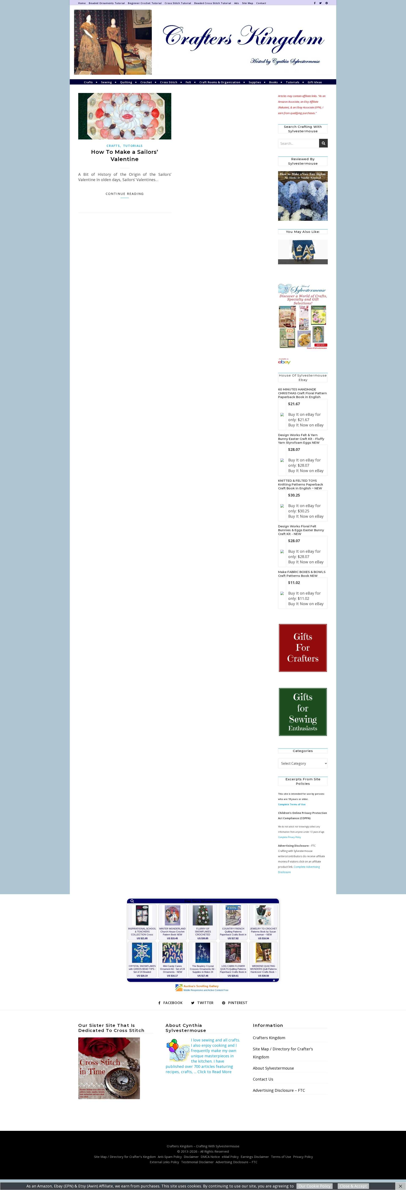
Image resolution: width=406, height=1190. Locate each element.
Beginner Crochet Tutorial (145, 3)
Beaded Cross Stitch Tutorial (212, 3)
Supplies (255, 82)
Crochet (146, 82)
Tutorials (292, 82)
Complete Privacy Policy (289, 837)
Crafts (88, 82)
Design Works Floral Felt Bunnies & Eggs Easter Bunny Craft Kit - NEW (301, 530)
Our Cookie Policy (315, 1186)
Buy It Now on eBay (306, 424)
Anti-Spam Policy (170, 1157)
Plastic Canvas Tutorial (292, 262)
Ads (236, 3)
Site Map (247, 3)
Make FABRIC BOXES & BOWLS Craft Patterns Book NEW (301, 574)
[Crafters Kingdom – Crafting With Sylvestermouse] (203, 42)
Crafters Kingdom (269, 1037)
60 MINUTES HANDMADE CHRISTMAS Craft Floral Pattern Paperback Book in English (302, 393)
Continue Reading (125, 193)
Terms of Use (281, 1157)
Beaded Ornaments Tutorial (107, 3)
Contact (261, 3)
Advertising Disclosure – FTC (279, 1090)
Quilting (126, 82)
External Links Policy (164, 1162)
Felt (188, 82)
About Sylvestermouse (273, 1068)
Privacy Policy (303, 1157)
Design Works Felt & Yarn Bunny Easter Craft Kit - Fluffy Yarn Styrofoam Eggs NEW (301, 439)
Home (82, 3)
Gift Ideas (315, 82)
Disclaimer (191, 1157)
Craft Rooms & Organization (219, 82)
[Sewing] (303, 712)
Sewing (106, 82)
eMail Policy (230, 1157)
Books (273, 82)
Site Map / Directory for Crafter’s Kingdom (283, 1052)
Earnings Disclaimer (255, 1157)
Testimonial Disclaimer (197, 1162)
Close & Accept (353, 1186)
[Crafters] (303, 648)
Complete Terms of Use (292, 804)
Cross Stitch (168, 82)
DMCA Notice (210, 1157)
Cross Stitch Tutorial (178, 3)
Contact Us (263, 1079)
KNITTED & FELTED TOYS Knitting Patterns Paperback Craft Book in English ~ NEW (300, 484)
